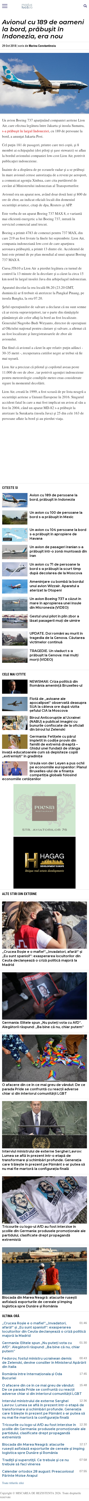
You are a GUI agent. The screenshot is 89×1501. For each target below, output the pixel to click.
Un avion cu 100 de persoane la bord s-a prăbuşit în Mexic (56, 515)
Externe (30, 894)
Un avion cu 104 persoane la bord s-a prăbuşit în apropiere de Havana (58, 534)
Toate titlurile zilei (13, 1483)
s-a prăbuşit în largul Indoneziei (25, 131)
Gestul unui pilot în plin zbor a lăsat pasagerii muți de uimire (55, 618)
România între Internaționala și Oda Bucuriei (32, 1376)
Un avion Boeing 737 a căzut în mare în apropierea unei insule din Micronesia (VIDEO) (55, 603)
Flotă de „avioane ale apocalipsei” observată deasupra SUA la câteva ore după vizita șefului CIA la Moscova (58, 705)
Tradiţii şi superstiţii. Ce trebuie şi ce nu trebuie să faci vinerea (35, 1462)
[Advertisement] (44, 453)
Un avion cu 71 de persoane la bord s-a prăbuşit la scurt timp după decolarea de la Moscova (56, 568)
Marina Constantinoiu (42, 45)
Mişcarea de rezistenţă (45, 6)
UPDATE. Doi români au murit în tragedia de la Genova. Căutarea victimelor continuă (57, 637)
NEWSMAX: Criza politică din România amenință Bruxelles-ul (56, 683)
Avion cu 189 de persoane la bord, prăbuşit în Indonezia (53, 497)
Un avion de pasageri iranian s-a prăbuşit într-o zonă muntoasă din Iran (58, 551)
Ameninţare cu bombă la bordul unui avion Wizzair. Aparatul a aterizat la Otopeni (57, 586)
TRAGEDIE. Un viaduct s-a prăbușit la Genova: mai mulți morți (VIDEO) (54, 655)
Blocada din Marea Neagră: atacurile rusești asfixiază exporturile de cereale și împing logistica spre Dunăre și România (39, 1302)
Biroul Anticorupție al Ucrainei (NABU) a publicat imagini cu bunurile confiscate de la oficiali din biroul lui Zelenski (57, 723)
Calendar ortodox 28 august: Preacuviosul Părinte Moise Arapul (38, 1473)
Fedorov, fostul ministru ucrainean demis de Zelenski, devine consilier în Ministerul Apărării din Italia (44, 1362)
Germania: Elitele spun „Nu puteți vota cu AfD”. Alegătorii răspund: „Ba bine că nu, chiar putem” (43, 1025)
